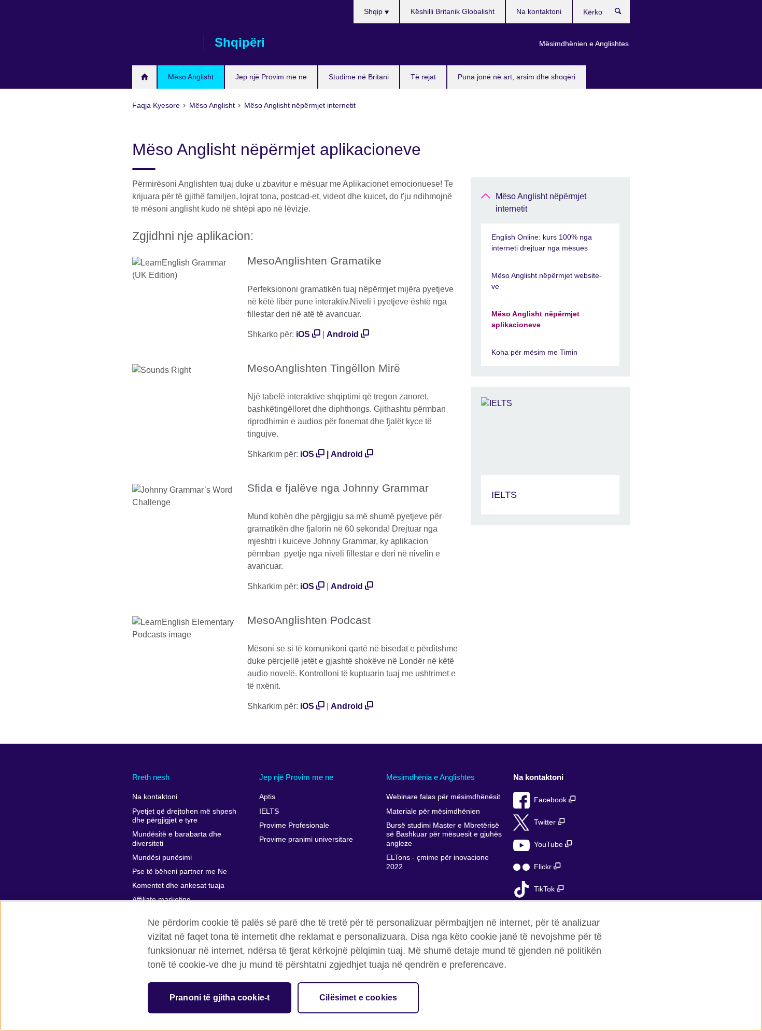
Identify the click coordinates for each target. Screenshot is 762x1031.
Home (144, 77)
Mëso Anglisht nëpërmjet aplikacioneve (535, 319)
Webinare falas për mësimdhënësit (443, 797)
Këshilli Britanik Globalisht (453, 11)
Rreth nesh (151, 777)
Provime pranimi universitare (306, 839)
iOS (303, 334)
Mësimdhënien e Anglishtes (584, 43)
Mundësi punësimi (162, 857)
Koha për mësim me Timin (534, 352)
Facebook (551, 800)
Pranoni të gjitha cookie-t (220, 997)
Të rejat (423, 77)
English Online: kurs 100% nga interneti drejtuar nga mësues (541, 242)
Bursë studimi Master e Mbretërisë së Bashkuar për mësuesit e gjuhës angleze (444, 834)
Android (343, 334)
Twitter (546, 822)
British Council (162, 42)
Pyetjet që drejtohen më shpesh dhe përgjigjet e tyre (184, 816)
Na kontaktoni (538, 11)
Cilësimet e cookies (358, 997)
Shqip (374, 11)
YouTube (549, 844)
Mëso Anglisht (191, 77)
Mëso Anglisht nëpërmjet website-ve (546, 280)
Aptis (267, 797)
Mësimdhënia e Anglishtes (430, 777)
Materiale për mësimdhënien (433, 811)
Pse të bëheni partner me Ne (179, 871)
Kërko (623, 13)
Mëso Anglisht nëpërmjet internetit (541, 202)
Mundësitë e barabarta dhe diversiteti (176, 838)
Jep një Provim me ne (271, 77)
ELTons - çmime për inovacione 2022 (437, 862)
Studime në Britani (359, 77)
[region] (381, 965)
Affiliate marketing (161, 899)
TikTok (545, 889)
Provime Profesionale (294, 825)
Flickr (544, 867)
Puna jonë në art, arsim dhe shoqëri (516, 77)
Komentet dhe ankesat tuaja (178, 885)
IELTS (269, 811)
